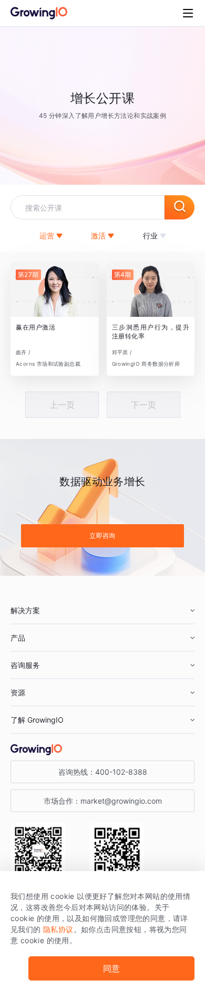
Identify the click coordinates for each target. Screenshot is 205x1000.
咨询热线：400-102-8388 (102, 771)
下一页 (143, 404)
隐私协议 (58, 929)
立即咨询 (102, 535)
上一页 (62, 404)
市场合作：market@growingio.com (103, 800)
